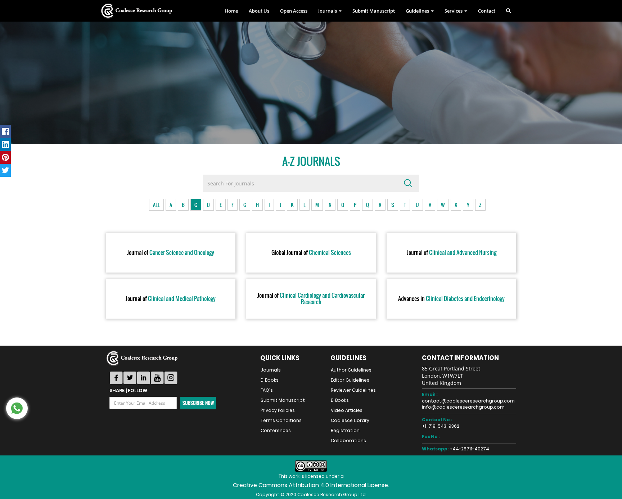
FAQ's (267, 390)
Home (231, 11)
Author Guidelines (351, 370)
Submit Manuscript (373, 11)
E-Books (270, 380)
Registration (345, 430)
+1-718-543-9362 (440, 426)
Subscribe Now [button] (198, 402)
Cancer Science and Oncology (170, 253)
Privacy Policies (278, 410)
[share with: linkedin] (5, 144)
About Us (259, 11)
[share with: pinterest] (5, 157)
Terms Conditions (281, 420)
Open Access (293, 11)
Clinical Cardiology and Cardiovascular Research (311, 298)
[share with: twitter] (5, 170)
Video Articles (346, 410)
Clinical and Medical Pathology (171, 299)
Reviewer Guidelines (353, 390)
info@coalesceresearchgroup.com (463, 407)
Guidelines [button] (418, 11)
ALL (156, 204)
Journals (271, 370)
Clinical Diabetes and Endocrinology (451, 299)
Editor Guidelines (350, 380)
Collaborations (348, 440)
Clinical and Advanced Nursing (451, 253)
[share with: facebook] (5, 131)
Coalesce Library (350, 420)
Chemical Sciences (311, 253)
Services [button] (454, 11)
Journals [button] (328, 11)
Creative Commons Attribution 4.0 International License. (311, 485)
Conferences (276, 430)
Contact (486, 11)
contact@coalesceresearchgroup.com (468, 401)
